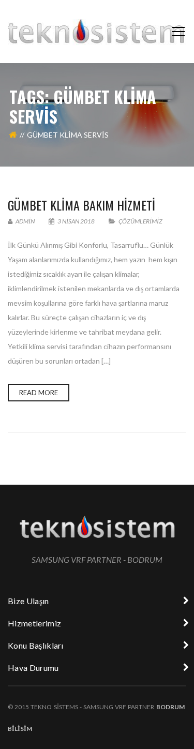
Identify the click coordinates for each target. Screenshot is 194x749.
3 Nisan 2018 (76, 221)
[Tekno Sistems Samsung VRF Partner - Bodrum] (97, 31)
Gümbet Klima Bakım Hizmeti (81, 205)
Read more (38, 392)
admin (24, 221)
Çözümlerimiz (140, 221)
